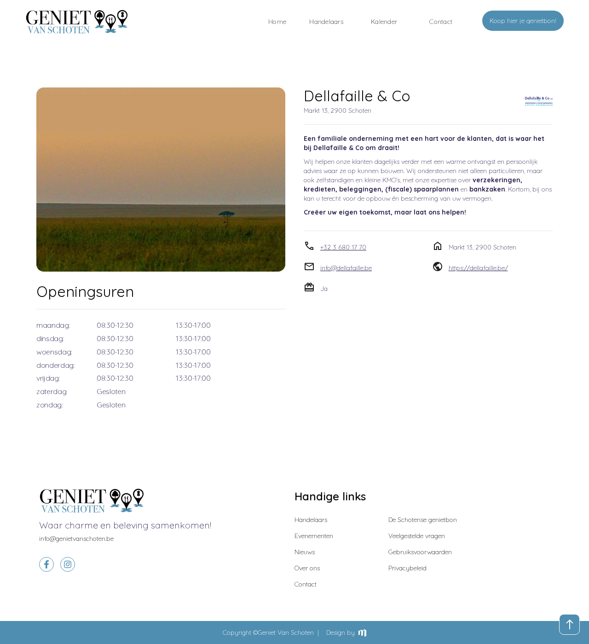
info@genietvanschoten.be (76, 538)
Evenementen (313, 536)
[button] (384, 22)
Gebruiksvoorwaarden (420, 552)
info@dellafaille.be (346, 268)
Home (277, 21)
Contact (305, 584)
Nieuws (304, 552)
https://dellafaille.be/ (478, 268)
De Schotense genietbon (422, 520)
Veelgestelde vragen (416, 536)
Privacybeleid (407, 568)
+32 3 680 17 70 (343, 247)
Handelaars (326, 21)
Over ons (307, 568)
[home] (77, 21)
